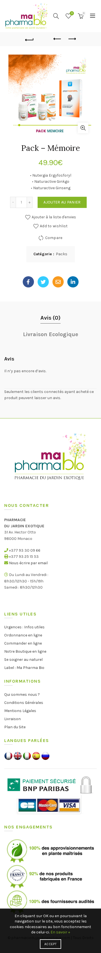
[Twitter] (43, 281)
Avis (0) (50, 318)
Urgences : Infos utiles (24, 627)
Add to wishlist (54, 226)
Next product (72, 39)
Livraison (12, 718)
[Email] (58, 281)
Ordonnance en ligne (23, 635)
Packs (61, 254)
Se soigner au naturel (23, 659)
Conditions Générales (23, 702)
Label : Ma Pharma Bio (24, 667)
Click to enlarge (83, 128)
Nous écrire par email (28, 563)
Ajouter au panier (62, 202)
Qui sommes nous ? (22, 694)
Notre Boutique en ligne (25, 651)
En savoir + (60, 932)
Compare (53, 237)
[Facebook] (28, 281)
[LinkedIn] (73, 281)
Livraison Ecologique (50, 334)
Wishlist (72, 13)
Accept (50, 944)
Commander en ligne (23, 643)
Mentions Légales (20, 710)
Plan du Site (15, 727)
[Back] (29, 39)
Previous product (57, 39)
